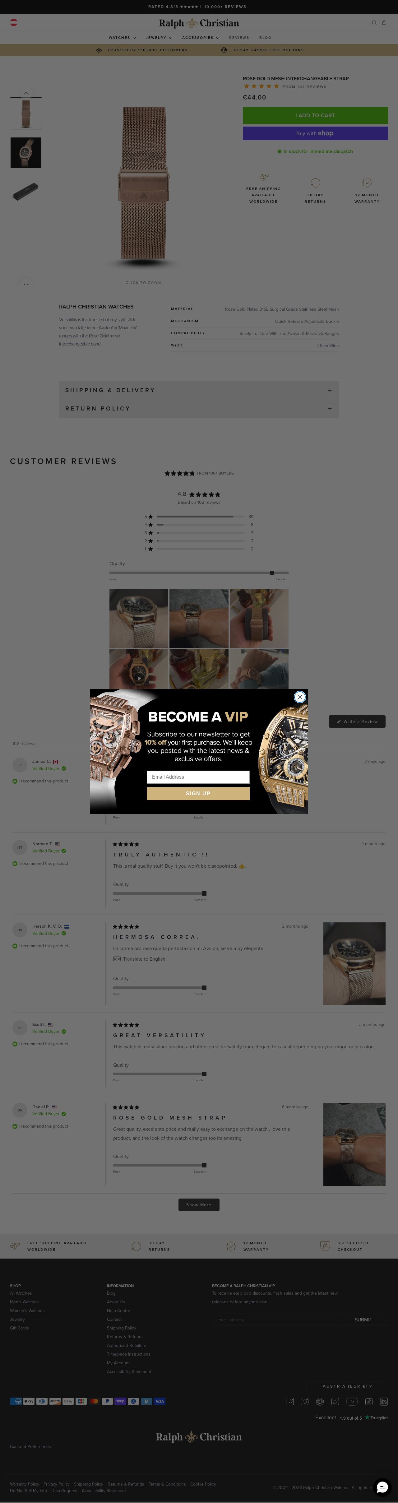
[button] (382, 1487)
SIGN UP (198, 793)
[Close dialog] (299, 697)
